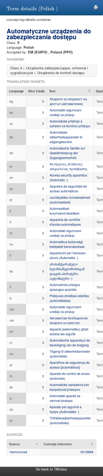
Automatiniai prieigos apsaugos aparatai (65, 287)
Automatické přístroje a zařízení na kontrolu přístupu (70, 123)
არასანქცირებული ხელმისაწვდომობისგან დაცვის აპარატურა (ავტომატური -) (67, 271)
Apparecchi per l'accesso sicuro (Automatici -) (68, 255)
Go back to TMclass (51, 469)
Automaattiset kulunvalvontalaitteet (64, 210)
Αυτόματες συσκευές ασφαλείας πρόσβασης (68, 166)
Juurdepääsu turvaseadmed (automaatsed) (70, 199)
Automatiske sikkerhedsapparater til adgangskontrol (66, 137)
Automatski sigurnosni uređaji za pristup (65, 112)
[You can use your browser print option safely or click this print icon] (96, 6)
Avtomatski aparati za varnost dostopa (65, 398)
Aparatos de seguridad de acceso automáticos (68, 188)
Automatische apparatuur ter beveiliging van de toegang (70, 342)
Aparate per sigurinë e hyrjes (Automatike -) (66, 409)
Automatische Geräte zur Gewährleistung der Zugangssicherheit (67, 153)
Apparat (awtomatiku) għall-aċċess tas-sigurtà (69, 331)
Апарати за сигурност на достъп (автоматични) (68, 101)
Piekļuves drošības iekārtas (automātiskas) (69, 298)
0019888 (87, 452)
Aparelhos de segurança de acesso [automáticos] (70, 364)
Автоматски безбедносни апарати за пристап (69, 320)
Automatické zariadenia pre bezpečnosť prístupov (69, 387)
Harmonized (18, 452)
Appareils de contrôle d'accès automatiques (65, 221)
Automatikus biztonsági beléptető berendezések (67, 244)
